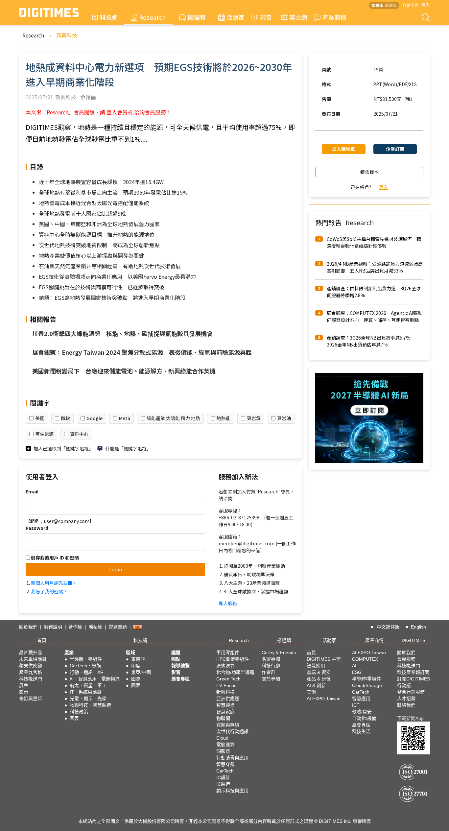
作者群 (268, 672)
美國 (39, 418)
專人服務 (228, 603)
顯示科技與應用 (232, 790)
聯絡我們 (406, 705)
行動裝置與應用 (232, 757)
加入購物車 (343, 149)
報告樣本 (369, 172)
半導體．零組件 (86, 659)
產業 (69, 652)
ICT (356, 705)
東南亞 (138, 659)
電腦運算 (225, 744)
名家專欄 (271, 659)
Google (94, 418)
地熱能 (223, 418)
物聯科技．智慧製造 (90, 705)
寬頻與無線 (227, 724)
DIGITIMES (413, 640)
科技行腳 (271, 665)
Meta (124, 418)
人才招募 (406, 698)
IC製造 (223, 784)
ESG (357, 672)
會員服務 (406, 659)
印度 (135, 665)
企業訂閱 (395, 149)
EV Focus (226, 685)
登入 (426, 5)
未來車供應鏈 (33, 659)
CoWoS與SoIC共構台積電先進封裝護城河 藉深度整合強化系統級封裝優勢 (374, 242)
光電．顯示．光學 (88, 698)
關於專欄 (271, 678)
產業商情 (334, 17)
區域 (130, 652)
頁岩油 (284, 418)
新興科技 (66, 35)
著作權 (75, 626)
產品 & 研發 (319, 678)
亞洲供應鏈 (227, 698)
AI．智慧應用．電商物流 (94, 678)
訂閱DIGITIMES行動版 (413, 682)
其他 (311, 692)
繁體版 (377, 5)
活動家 (235, 17)
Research (152, 17)
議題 (175, 652)
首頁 (41, 640)
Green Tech (228, 678)
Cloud (222, 738)
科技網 (109, 17)
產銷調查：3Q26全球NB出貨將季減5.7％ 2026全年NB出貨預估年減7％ (371, 341)
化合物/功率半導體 (235, 672)
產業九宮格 (30, 672)
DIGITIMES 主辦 (324, 659)
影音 (263, 17)
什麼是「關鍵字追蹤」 (128, 448)
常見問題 (117, 626)
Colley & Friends (279, 652)
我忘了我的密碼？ (49, 591)
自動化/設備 (364, 718)
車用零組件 (227, 652)
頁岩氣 (254, 418)
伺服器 (223, 751)
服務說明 (53, 626)
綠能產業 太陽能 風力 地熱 (173, 418)
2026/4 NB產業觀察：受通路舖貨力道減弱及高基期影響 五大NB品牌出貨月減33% (375, 267)
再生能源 (44, 434)
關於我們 (28, 626)
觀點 (175, 659)
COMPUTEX (365, 659)
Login (115, 569)
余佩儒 (88, 97)
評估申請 (410, 5)
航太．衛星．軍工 (88, 685)
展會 (23, 685)
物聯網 (223, 718)
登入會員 (117, 112)
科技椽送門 (30, 678)
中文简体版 (388, 626)
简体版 (391, 5)
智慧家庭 (225, 711)
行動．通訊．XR (87, 672)
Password (37, 528)
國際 (135, 678)
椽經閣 (196, 17)
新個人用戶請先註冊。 (54, 583)
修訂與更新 (30, 698)
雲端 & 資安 (319, 672)
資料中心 (79, 434)
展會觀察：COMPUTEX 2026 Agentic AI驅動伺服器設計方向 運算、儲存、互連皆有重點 (374, 316)
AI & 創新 (316, 685)
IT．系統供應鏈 (86, 692)
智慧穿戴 (225, 764)
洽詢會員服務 (150, 112)
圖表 (74, 718)
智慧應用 (316, 665)
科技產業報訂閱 (413, 672)
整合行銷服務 (411, 692)
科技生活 (361, 731)
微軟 (65, 418)
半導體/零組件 (366, 678)
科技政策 (79, 711)
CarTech (225, 770)
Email (32, 491)
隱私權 (95, 626)
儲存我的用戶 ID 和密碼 (54, 557)
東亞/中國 (141, 672)
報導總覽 (180, 665)
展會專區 (180, 678)
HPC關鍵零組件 (232, 659)
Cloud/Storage (367, 685)
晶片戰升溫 (30, 652)
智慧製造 (225, 705)
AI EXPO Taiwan (324, 698)
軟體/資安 (362, 711)
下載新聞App (410, 718)
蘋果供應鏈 (30, 665)
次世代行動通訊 (232, 731)
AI (354, 665)
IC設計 (223, 777)
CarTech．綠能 (85, 665)
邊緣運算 (225, 665)
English (418, 626)
